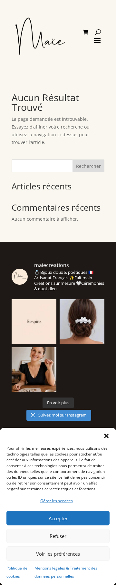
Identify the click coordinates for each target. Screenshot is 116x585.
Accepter (58, 518)
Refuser (58, 536)
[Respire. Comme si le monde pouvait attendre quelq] (34, 321)
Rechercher (88, 166)
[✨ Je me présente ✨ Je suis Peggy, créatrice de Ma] (34, 369)
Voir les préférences (58, 554)
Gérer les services (56, 500)
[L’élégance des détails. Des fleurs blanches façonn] (82, 321)
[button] (106, 436)
